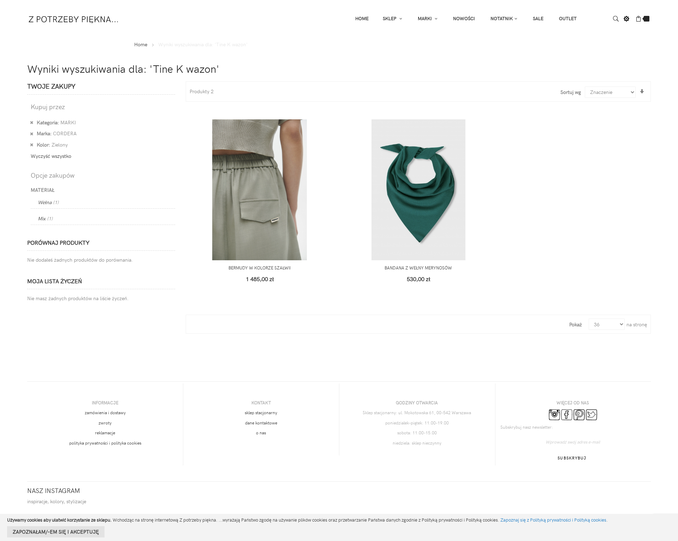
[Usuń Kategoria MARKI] (31, 122)
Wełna (48, 202)
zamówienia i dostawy (105, 412)
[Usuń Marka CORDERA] (31, 133)
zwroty (105, 423)
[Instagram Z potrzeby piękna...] (554, 414)
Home (140, 44)
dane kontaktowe (261, 423)
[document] (339, 527)
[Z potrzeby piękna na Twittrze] (591, 414)
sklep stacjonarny (261, 412)
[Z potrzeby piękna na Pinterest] (579, 414)
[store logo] (74, 17)
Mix (45, 218)
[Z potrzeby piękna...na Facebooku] (566, 414)
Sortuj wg (570, 92)
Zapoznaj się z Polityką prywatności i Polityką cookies (553, 520)
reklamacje (105, 432)
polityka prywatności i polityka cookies (105, 443)
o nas (261, 432)
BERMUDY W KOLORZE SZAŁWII (259, 267)
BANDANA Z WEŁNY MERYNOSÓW (418, 267)
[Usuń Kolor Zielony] (31, 144)
